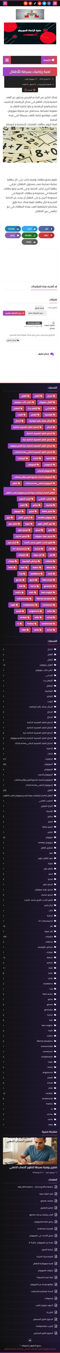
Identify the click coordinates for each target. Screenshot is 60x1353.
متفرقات (22, 555)
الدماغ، (49, 427)
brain (10, 567)
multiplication (29, 605)
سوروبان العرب (50, 1172)
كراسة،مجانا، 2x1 (20, 549)
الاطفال (17, 408)
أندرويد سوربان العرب (44, 1305)
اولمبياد (49, 505)
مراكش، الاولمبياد (29, 561)
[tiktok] (35, 3)
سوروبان (17, 511)
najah (12, 605)
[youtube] (40, 3)
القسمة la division (45, 1229)
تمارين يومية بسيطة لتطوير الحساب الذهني (33, 1167)
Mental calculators (44, 598)
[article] (30, 258)
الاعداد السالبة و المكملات (42, 1291)
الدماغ (18, 421)
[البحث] (5, 3)
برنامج (35, 505)
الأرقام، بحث (32, 408)
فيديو (38, 530)
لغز (51, 555)
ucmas (49, 630)
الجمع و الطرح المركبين (43, 1333)
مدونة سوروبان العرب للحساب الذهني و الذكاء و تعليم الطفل (30, 1348)
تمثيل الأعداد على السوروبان (41, 1235)
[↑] (30, 1340)
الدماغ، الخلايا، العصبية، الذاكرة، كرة (37, 439)
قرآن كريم (12, 542)
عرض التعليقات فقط (36, 313)
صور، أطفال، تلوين (45, 524)
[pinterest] (30, 3)
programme (34, 611)
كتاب (50, 549)
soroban (23, 617)
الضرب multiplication (44, 1326)
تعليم (22, 505)
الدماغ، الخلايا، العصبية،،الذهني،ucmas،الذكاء (33, 452)
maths (18, 592)
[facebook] (49, 3)
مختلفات (48, 561)
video (24, 630)
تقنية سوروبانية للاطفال (43, 1263)
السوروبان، (32, 464)
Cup (21, 574)
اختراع (49, 396)
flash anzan (47, 580)
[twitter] (44, 3)
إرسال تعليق (11, 340)
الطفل (14, 483)
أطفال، (24, 396)
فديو (50, 530)
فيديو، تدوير (23, 530)
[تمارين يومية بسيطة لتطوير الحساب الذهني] (30, 1151)
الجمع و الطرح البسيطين (43, 1319)
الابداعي (48, 408)
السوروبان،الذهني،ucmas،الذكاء (38, 483)
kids (21, 586)
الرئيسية (47, 60)
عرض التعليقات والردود (13, 313)
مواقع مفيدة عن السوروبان (41, 1284)
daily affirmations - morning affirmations (35, 1187)
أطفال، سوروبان (45, 402)
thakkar (30, 623)
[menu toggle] (55, 3)
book (23, 567)
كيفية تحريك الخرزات (44, 1256)
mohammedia (23, 598)
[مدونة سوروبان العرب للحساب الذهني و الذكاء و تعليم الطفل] (30, 14)
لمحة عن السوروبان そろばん (40, 1242)
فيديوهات (49, 1298)
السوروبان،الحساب (44, 471)
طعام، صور (12, 524)
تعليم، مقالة (47, 511)
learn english (46, 592)
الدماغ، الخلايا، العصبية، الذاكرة (26, 427)
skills (37, 617)
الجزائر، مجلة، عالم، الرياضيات (40, 421)
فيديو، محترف (21, 536)
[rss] (26, 3)
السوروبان (48, 464)
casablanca (35, 574)
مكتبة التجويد (47, 1249)
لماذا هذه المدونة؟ (45, 1277)
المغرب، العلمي (45, 499)
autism (36, 567)
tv (18, 623)
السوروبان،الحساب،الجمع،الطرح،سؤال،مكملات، (33, 477)
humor (33, 586)
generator (48, 586)
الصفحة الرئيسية (45, 84)
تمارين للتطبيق (46, 1208)
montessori (47, 605)
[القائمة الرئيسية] (7, 60)
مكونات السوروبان (45, 1270)
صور (8, 517)
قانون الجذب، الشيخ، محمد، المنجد (38, 542)
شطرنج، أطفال (24, 517)
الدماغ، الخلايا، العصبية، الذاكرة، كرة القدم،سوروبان (31, 446)
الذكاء (35, 458)
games (19, 580)
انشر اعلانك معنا (46, 1194)
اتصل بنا (50, 1312)
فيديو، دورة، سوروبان (43, 536)
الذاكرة (49, 458)
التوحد (20, 414)
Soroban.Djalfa (34, 323)
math (24, 84)
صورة (27, 524)
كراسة (37, 549)
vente (36, 630)
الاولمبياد (48, 414)
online (49, 611)
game (32, 84)
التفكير (34, 414)
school (49, 617)
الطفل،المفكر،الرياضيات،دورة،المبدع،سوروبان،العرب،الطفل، (30, 493)
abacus (49, 567)
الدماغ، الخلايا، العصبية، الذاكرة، (39, 433)
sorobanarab (47, 623)
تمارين (31, 511)
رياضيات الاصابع (47, 1201)
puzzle (18, 611)
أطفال (37, 396)
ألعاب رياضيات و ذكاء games (41, 1215)
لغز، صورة (37, 555)
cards (50, 574)
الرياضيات (21, 458)
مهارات (11, 561)
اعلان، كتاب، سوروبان (22, 402)
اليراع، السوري (25, 499)
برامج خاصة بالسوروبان (43, 1222)
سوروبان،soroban (45, 517)
